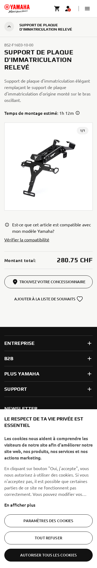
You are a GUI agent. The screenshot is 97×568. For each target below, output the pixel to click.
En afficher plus (19, 505)
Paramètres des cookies (48, 520)
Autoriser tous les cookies (48, 555)
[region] (48, 488)
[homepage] (17, 8)
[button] (87, 8)
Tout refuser (48, 537)
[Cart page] (57, 8)
